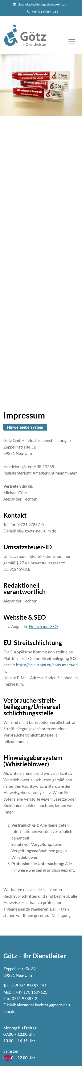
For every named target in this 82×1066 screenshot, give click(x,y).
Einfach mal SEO (43, 626)
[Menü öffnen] (74, 42)
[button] (7, 1058)
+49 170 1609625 (31, 992)
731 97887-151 (33, 985)
